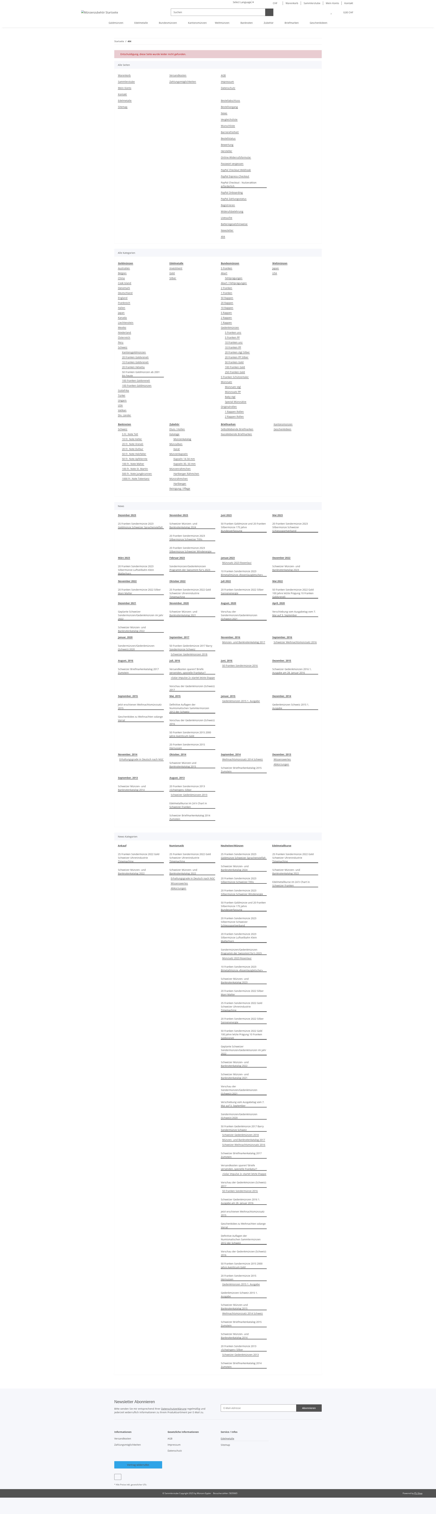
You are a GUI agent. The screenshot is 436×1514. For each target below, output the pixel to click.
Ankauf (122, 845)
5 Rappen (226, 312)
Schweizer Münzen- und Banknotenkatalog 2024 (183, 525)
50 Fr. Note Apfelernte (134, 458)
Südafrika (123, 390)
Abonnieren (309, 1408)
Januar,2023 (228, 557)
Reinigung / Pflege (179, 488)
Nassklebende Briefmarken (236, 434)
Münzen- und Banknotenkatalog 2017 (243, 642)
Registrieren (228, 205)
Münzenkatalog (182, 439)
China (121, 278)
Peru (120, 342)
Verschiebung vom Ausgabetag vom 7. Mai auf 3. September (294, 613)
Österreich (124, 337)
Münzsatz (226, 382)
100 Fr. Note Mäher (133, 463)
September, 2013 (128, 777)
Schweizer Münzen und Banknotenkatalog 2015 (182, 764)
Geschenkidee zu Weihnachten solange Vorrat (140, 718)
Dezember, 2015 (281, 660)
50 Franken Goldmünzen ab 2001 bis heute (141, 373)
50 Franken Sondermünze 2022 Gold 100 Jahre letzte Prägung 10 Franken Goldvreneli (293, 593)
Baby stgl (230, 396)
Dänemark (124, 288)
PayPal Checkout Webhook (236, 170)
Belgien (122, 273)
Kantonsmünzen (283, 424)
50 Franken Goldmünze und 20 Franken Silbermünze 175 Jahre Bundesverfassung (243, 527)
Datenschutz (228, 88)
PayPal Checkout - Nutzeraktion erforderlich (238, 184)
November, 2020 (179, 603)
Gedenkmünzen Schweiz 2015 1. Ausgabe (290, 706)
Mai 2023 (277, 515)
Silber (172, 278)
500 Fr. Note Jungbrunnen (137, 473)
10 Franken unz (234, 342)
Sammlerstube (312, 3)
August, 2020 (228, 603)
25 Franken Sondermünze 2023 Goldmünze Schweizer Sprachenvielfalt (140, 525)
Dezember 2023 (127, 515)
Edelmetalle (124, 100)
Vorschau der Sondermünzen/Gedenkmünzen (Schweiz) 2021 (239, 615)
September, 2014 (231, 754)
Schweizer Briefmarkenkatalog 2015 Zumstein (241, 769)
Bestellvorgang (229, 106)
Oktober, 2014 (177, 754)
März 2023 (124, 557)
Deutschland (125, 293)
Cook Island (124, 283)
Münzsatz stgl (233, 386)
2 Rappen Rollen (234, 416)
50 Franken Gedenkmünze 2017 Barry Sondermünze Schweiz (190, 647)
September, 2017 (179, 637)
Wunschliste (228, 125)
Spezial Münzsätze (235, 401)
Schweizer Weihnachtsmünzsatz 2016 (295, 642)
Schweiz (122, 347)
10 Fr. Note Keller (132, 439)
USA (120, 405)
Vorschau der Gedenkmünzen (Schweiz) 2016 (192, 722)
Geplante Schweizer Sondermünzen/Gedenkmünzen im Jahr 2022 (140, 615)
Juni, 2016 (226, 660)
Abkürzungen (281, 764)
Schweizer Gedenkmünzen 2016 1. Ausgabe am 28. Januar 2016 (292, 670)
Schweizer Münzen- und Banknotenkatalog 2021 (183, 613)
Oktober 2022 (177, 581)
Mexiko (122, 327)
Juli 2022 (226, 581)
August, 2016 (125, 660)
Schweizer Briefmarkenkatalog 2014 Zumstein (189, 817)
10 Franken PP (233, 347)
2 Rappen (226, 317)
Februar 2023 (177, 557)
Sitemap (122, 106)
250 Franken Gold (235, 372)
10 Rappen (227, 307)
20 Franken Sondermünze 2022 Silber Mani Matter (139, 591)
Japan (121, 312)
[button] (324, 12)
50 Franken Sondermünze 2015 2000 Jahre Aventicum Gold (190, 734)
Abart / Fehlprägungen (234, 283)
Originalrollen (229, 406)
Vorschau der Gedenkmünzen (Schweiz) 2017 (192, 688)
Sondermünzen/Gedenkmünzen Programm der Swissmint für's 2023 (189, 568)
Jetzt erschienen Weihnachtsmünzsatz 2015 (140, 706)
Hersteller (226, 151)
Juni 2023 (226, 515)
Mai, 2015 (175, 696)
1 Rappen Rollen (234, 411)
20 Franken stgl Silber (237, 352)
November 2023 (178, 515)
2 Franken (226, 288)
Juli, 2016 (174, 660)
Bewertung (227, 144)
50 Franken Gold (234, 362)
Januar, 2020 (125, 637)
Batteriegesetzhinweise (234, 224)
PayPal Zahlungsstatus (233, 198)
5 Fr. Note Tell (130, 434)
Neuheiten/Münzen (232, 845)
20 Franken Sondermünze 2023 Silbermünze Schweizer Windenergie (190, 549)
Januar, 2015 (228, 696)
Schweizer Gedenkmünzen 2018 (189, 654)
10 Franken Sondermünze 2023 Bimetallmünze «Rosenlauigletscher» (242, 573)
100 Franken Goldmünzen (136, 385)
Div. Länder (124, 415)
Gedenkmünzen (230, 327)
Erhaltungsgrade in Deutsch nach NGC (141, 759)
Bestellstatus (228, 138)
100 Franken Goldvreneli (136, 380)
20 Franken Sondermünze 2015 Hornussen (187, 746)
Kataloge (174, 434)
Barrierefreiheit (230, 132)
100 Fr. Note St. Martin (135, 468)
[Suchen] (269, 12)
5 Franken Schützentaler (235, 377)
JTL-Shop (418, 1493)
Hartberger (180, 483)
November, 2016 (230, 637)
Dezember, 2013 (281, 754)
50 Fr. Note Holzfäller (134, 453)
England (122, 297)
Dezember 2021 (127, 603)
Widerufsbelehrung (232, 211)
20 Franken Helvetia (133, 367)
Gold (172, 273)
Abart (224, 273)
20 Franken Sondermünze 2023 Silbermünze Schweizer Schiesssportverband (290, 527)
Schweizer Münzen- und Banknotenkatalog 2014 (132, 788)
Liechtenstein (125, 322)
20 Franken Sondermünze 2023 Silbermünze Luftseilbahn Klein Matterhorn (136, 570)
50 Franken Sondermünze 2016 (240, 665)
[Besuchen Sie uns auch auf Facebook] (117, 1477)
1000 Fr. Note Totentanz (135, 478)
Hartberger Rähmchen (186, 473)
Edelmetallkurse (281, 845)
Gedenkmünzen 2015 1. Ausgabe (241, 701)
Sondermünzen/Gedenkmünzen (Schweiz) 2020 (136, 647)
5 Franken (226, 268)
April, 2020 (278, 603)
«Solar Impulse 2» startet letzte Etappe (193, 677)
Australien (124, 268)
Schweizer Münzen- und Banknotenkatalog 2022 (132, 629)
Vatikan (122, 410)
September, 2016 (282, 637)
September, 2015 (128, 696)
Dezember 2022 (281, 557)
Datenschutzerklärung (173, 1408)
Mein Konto (332, 3)
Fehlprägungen (233, 278)
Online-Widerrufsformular (236, 157)
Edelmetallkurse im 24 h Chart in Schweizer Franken (188, 805)
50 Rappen (227, 297)
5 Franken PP (232, 337)
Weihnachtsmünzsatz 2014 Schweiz (242, 759)
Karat (177, 449)
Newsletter (227, 230)
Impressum (227, 81)
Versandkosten (177, 75)
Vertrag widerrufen (138, 1464)
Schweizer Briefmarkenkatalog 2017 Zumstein (138, 670)
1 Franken (226, 293)
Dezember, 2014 (281, 696)
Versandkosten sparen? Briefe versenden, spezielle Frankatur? (187, 670)
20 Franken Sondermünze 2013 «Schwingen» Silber (187, 788)
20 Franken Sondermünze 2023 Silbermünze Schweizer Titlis (187, 537)
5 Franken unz (233, 332)
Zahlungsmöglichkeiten (182, 81)
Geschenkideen (282, 429)
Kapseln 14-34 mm (184, 458)
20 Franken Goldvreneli (135, 357)
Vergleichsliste (229, 119)
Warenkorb (292, 3)
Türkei (121, 395)
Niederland (124, 332)
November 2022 (127, 581)
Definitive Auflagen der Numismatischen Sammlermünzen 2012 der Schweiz (189, 708)
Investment (175, 268)
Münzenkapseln (178, 453)
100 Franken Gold (235, 367)
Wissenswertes (282, 759)
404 (223, 236)
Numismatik (176, 845)
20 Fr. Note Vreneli (132, 444)
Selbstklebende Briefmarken (237, 429)
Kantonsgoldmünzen (134, 352)
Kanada (122, 317)
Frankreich (124, 302)
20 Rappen (227, 302)
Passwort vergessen (232, 163)
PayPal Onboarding (232, 192)
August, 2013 (177, 777)
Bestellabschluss (230, 100)
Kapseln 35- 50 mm (185, 463)
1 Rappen (226, 322)
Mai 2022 (277, 581)
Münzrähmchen (178, 478)
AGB (223, 75)
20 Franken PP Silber (236, 357)
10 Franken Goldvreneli (135, 362)
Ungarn (122, 400)
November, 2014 (127, 754)
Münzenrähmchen (180, 468)
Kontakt (348, 3)
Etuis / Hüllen (177, 429)
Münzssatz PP (233, 391)
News (224, 113)
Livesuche (226, 217)
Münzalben (175, 444)
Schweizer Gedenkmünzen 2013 (189, 794)
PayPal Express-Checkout (235, 176)
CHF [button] (275, 3)
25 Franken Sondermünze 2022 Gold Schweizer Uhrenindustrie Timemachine (190, 593)
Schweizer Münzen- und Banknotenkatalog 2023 (286, 568)
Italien (121, 307)
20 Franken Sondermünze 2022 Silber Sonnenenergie (242, 591)
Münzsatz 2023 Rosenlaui (236, 562)
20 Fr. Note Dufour (132, 449)
